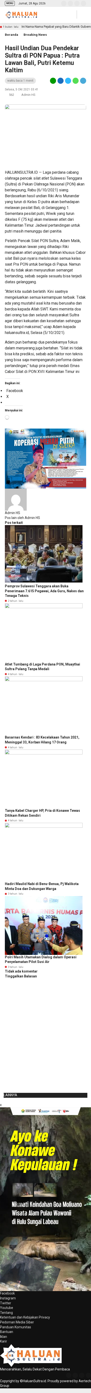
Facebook (7, 1293)
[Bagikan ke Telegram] (82, 80)
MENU (9, 3)
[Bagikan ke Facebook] (60, 80)
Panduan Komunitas (15, 1327)
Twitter (5, 1303)
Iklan (3, 1337)
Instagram (8, 1298)
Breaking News (35, 35)
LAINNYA (10, 1095)
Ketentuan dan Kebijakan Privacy (25, 1317)
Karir (3, 1341)
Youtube (6, 1308)
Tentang (6, 1313)
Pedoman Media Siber (17, 1322)
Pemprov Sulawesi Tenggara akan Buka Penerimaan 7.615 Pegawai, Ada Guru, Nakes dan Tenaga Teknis (44, 591)
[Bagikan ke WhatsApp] (75, 80)
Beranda (11, 35)
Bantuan (6, 1332)
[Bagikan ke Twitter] (68, 80)
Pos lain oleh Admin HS (22, 518)
